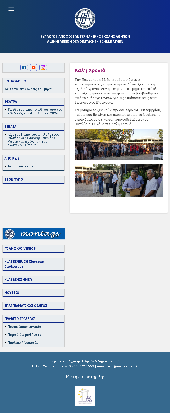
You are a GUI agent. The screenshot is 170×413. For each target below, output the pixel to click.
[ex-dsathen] (85, 18)
